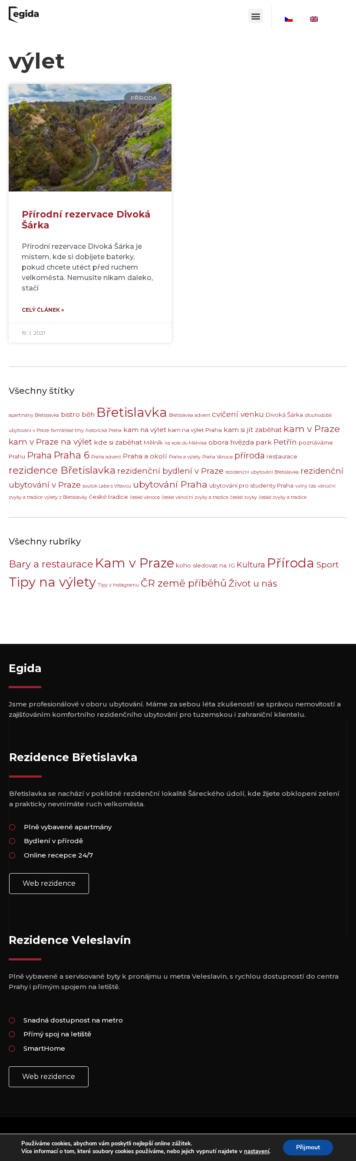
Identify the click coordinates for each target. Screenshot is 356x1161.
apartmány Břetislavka (34, 415)
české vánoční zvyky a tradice (195, 497)
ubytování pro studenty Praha (251, 485)
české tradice (108, 496)
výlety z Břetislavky (65, 497)
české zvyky (243, 497)
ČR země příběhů (184, 583)
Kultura (251, 565)
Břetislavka (131, 412)
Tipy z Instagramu (118, 585)
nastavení (256, 1151)
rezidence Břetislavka (62, 470)
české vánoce (145, 497)
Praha (39, 455)
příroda (249, 455)
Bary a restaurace (51, 564)
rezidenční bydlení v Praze (170, 471)
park (264, 442)
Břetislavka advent (189, 415)
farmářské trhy (67, 430)
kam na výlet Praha (195, 429)
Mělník (153, 442)
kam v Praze (311, 428)
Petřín (285, 441)
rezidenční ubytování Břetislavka (262, 472)
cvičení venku (238, 414)
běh (88, 414)
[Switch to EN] (314, 19)
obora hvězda (231, 442)
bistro (70, 414)
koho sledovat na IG (205, 565)
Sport (327, 564)
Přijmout (308, 1147)
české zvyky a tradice (283, 497)
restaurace (282, 456)
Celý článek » (43, 310)
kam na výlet (144, 429)
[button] (255, 16)
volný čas (305, 486)
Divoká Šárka (284, 414)
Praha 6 (71, 455)
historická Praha (104, 430)
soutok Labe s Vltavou (106, 486)
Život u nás (252, 583)
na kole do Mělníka (186, 443)
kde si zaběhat (118, 442)
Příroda (290, 563)
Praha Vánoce (217, 457)
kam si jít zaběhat (253, 429)
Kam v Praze (134, 563)
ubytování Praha (170, 484)
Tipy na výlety (52, 582)
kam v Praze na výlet (50, 442)
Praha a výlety (185, 457)
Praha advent (106, 457)
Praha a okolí (145, 456)
